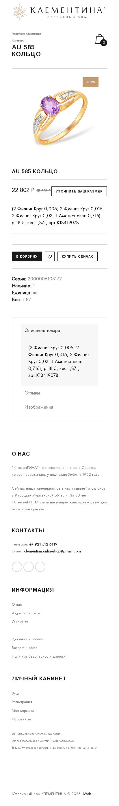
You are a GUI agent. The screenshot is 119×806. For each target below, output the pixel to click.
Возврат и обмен (26, 647)
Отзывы (32, 393)
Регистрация (22, 702)
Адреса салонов (26, 613)
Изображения (39, 407)
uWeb (86, 793)
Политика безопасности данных (38, 656)
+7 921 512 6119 (43, 544)
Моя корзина (23, 710)
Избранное (21, 719)
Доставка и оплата (27, 639)
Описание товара (42, 330)
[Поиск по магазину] (71, 39)
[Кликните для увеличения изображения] (59, 116)
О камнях (20, 621)
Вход (16, 693)
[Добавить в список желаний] (50, 256)
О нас (17, 604)
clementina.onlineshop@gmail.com (52, 551)
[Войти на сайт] (79, 39)
